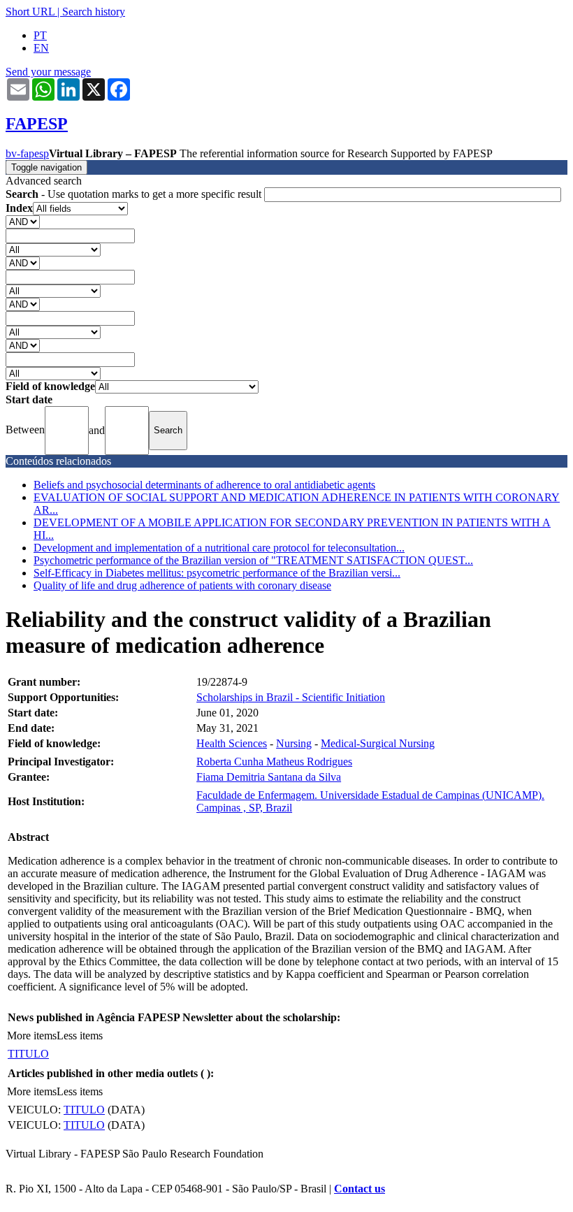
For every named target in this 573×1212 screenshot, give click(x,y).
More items (32, 1035)
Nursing (294, 743)
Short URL (30, 11)
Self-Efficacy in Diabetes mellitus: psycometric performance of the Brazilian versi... (217, 573)
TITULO (28, 1054)
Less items (80, 1035)
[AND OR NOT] (23, 221)
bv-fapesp (27, 153)
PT (40, 35)
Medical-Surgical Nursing (378, 743)
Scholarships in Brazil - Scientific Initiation (290, 697)
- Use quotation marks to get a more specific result (135, 194)
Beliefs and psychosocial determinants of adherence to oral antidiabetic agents (204, 485)
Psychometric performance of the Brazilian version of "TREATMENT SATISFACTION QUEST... (253, 560)
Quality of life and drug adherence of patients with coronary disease (182, 585)
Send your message (48, 72)
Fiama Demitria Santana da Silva (268, 777)
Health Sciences (231, 743)
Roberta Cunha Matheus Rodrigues (274, 761)
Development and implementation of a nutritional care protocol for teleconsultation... (219, 548)
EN (41, 48)
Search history (93, 11)
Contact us (359, 1189)
